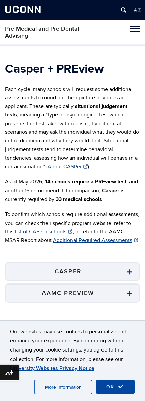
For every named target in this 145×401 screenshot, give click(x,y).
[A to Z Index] (137, 10)
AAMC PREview (68, 293)
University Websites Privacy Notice (52, 368)
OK (111, 387)
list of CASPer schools (40, 231)
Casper (68, 271)
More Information (63, 387)
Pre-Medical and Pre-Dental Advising (42, 32)
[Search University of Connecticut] (123, 10)
